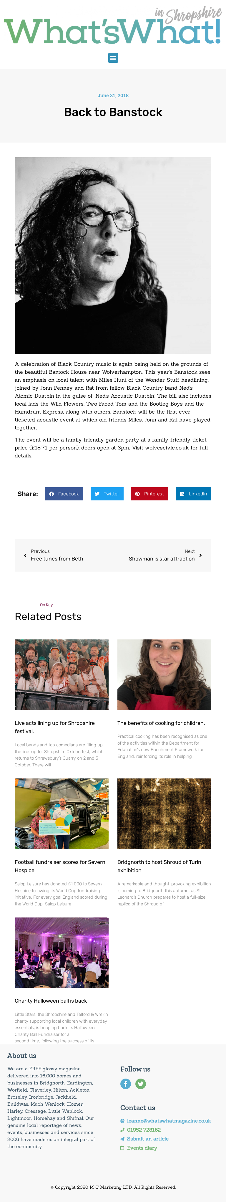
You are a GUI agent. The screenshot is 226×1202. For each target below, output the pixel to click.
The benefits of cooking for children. (161, 723)
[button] (113, 58)
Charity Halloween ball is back (51, 1001)
